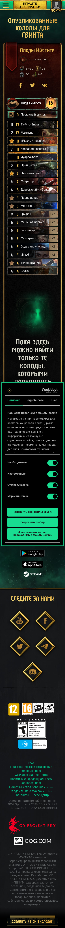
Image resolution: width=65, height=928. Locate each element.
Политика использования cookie (31, 787)
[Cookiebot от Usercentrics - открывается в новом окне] (44, 390)
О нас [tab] (53, 400)
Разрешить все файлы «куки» (32, 512)
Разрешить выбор (32, 522)
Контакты (22, 795)
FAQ (31, 762)
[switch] (52, 474)
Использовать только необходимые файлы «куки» (32, 534)
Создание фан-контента (31, 775)
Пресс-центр (40, 795)
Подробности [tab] (34, 400)
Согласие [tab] (13, 400)
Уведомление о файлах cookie (31, 791)
